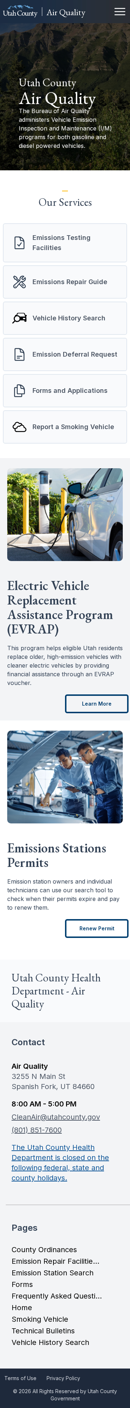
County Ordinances (44, 1249)
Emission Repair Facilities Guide (57, 1261)
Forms (22, 1284)
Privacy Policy (63, 1378)
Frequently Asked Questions (57, 1296)
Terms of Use (20, 1378)
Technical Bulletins (43, 1330)
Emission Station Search (53, 1272)
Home (22, 1307)
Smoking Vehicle (40, 1319)
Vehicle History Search (50, 1342)
